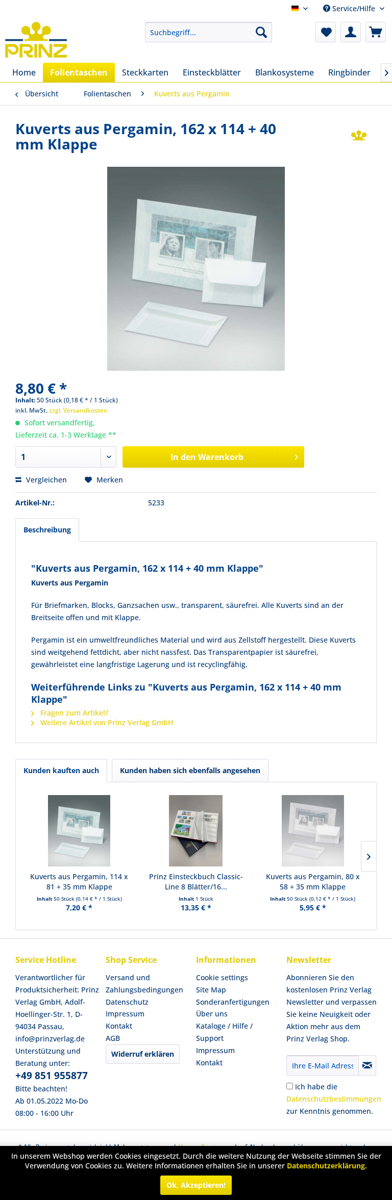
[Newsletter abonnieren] (367, 1065)
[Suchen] (261, 32)
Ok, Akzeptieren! (196, 1185)
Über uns (212, 1013)
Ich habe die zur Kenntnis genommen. (333, 1099)
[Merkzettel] (325, 32)
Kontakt (119, 1026)
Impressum (125, 1013)
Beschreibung (47, 529)
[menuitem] (209, 32)
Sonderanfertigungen (233, 1002)
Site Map (211, 989)
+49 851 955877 (51, 1075)
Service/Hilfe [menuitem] (353, 8)
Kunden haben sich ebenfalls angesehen (190, 770)
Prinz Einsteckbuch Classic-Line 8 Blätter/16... (196, 881)
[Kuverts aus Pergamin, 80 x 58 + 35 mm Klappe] (312, 830)
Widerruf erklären (142, 1054)
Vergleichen (45, 479)
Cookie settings (222, 977)
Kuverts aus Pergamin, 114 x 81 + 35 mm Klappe (79, 881)
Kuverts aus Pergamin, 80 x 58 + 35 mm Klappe (313, 881)
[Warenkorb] (375, 32)
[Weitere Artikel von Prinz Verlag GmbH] (359, 139)
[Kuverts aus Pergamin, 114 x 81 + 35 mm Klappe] (79, 830)
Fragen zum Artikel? (73, 713)
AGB (113, 1038)
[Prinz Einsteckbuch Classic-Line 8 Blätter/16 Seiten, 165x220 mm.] (196, 830)
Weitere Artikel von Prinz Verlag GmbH (105, 722)
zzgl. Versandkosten (78, 410)
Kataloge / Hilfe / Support (224, 1032)
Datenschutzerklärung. (327, 1165)
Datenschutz (127, 1002)
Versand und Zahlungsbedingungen (144, 983)
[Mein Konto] (350, 32)
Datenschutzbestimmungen (333, 1099)
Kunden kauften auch (61, 770)
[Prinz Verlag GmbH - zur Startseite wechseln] (36, 40)
